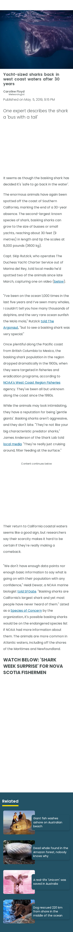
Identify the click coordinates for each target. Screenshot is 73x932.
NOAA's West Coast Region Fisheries (31, 382)
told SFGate (26, 591)
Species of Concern (26, 610)
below (59, 281)
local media (12, 444)
